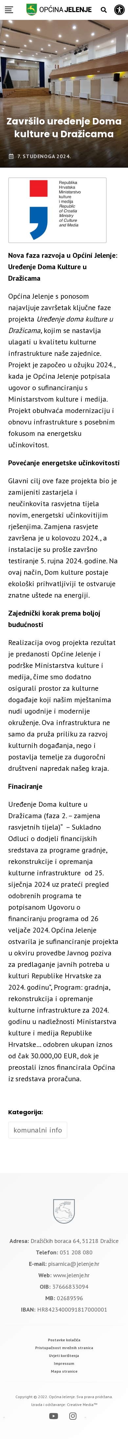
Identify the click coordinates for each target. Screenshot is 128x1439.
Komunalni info (37, 1129)
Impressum (64, 1363)
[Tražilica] (104, 10)
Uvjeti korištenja (64, 1355)
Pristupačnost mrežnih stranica (64, 1347)
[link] (64, 1339)
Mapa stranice (64, 1371)
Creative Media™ (82, 1404)
